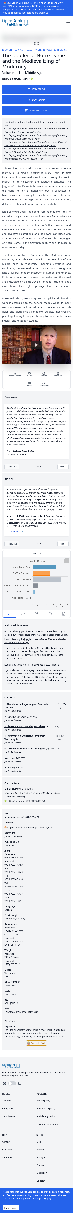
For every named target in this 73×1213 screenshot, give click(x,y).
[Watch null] (36, 345)
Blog (38, 1141)
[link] (15, 22)
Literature (7, 50)
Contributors (44, 385)
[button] (67, 8)
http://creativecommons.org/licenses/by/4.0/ (30, 827)
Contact (6, 1141)
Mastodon (41, 1172)
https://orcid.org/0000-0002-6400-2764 (27, 801)
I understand (10, 1207)
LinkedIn (40, 1180)
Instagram (41, 1157)
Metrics (44, 376)
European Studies (23, 50)
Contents (29, 385)
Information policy (45, 1108)
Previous (13, 466)
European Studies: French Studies (51, 50)
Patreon (40, 1149)
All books (6, 1100)
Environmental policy (47, 1123)
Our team (7, 1149)
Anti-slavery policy (45, 1116)
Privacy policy (43, 1100)
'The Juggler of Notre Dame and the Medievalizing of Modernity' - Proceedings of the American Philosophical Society (36, 633)
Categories (7, 1108)
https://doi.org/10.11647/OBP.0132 (21, 817)
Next (62, 466)
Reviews (29, 376)
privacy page (45, 1198)
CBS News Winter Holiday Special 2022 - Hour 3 (35, 664)
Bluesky (40, 1165)
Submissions (8, 1116)
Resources (58, 376)
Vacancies (7, 1157)
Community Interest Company (47, 1072)
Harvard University (16, 796)
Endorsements (15, 376)
